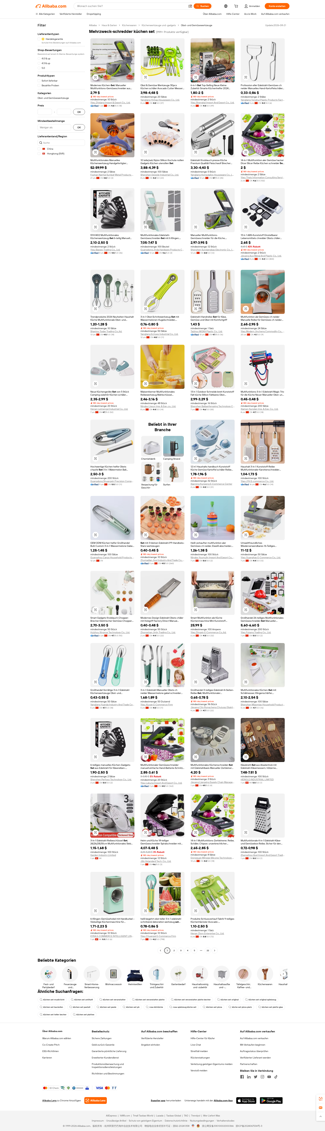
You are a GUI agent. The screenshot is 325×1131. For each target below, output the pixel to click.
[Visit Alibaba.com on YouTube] (269, 1077)
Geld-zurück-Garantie (103, 1044)
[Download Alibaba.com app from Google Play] (271, 1100)
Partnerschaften (248, 1064)
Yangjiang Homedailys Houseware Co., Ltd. (213, 174)
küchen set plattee (85, 1014)
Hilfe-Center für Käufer (203, 1038)
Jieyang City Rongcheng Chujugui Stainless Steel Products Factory (213, 707)
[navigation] (61, 488)
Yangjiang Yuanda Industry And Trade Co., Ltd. (112, 704)
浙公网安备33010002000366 (218, 1126)
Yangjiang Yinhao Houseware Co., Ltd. (160, 99)
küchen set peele (108, 1007)
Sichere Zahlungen (102, 1038)
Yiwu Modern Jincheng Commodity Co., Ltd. (263, 331)
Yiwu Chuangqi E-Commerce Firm (158, 936)
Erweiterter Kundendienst (105, 1057)
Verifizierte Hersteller (152, 1038)
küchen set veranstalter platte (150, 999)
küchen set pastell (81, 1007)
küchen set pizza (214, 1007)
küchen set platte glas (272, 1007)
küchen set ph (132, 1007)
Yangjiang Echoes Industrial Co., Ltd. (159, 334)
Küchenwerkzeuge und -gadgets (159, 25)
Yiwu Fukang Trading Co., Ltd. (256, 632)
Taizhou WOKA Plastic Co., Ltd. (206, 331)
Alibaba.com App (223, 1100)
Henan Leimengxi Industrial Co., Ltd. (109, 409)
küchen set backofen (53, 1007)
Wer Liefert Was (211, 1115)
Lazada (159, 1115)
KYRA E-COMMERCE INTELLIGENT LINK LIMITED (112, 936)
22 (208, 950)
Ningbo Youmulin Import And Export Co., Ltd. (213, 557)
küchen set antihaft (83, 999)
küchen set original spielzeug (262, 999)
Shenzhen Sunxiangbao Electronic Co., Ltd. (213, 249)
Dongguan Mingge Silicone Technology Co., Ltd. (213, 857)
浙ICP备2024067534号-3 (249, 1126)
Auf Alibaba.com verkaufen (254, 1038)
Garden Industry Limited (103, 855)
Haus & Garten (109, 25)
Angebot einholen (150, 1044)
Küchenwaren (129, 25)
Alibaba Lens (49, 1100)
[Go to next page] (215, 950)
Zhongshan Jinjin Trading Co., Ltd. (158, 632)
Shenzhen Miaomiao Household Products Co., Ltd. (263, 704)
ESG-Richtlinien (50, 1051)
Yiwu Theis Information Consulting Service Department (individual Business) (263, 177)
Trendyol (195, 1115)
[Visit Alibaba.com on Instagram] (262, 1077)
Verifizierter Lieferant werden (255, 1057)
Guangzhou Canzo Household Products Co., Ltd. (112, 557)
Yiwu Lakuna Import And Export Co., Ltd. (161, 783)
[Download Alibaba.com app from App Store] (246, 1100)
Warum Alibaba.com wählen (56, 1038)
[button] (190, 6)
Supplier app (158, 1100)
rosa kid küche (156, 1007)
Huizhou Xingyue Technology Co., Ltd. (110, 632)
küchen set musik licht (53, 999)
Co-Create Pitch (51, 1044)
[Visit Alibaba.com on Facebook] (242, 1077)
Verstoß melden (199, 1070)
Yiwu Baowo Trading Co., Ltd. (105, 249)
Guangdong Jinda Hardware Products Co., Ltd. (162, 249)
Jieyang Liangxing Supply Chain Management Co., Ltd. (213, 782)
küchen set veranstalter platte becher (192, 999)
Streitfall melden (199, 1051)
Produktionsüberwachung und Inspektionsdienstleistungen (108, 1065)
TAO (186, 1115)
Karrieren (47, 1057)
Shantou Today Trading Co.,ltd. (106, 331)
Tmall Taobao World (143, 1115)
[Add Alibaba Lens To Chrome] (95, 1100)
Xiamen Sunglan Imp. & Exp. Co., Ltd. (259, 409)
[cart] (236, 6)
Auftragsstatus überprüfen (254, 1051)
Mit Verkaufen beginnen (252, 1044)
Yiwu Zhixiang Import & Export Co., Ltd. (110, 102)
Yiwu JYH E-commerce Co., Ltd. (257, 481)
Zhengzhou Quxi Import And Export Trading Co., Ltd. (263, 855)
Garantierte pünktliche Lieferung (109, 1051)
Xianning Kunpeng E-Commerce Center (211, 484)
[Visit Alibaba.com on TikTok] (276, 1077)
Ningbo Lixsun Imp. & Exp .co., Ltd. (158, 406)
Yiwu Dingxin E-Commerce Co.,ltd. (208, 632)
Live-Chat (196, 1044)
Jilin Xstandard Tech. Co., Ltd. (155, 861)
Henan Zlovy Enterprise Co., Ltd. (207, 933)
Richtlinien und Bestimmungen (108, 1073)
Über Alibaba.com (52, 1031)
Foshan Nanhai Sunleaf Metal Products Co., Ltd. (112, 174)
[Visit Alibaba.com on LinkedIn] (249, 1077)
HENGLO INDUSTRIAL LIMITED (257, 779)
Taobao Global (173, 1115)
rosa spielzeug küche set (184, 1007)
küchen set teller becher (55, 1014)
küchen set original (230, 999)
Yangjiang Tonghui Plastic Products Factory (263, 99)
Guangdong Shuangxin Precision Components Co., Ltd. (112, 481)
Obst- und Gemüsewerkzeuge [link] (196, 25)
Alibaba (93, 25)
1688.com (125, 1115)
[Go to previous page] (160, 950)
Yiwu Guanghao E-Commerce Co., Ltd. (261, 557)
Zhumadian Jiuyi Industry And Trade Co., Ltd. (162, 560)
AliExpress (111, 1115)
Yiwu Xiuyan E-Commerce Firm (156, 704)
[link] (320, 1098)
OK (79, 112)
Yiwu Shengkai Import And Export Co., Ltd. (212, 102)
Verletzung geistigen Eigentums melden (212, 1064)
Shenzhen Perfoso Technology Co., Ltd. (111, 779)
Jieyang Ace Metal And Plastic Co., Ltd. (261, 255)
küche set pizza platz (242, 1007)
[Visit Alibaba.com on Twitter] (256, 1077)
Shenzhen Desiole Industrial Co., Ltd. (159, 174)
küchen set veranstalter (114, 999)
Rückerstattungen (200, 1057)
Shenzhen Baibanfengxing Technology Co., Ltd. (213, 406)
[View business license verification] (193, 1126)
